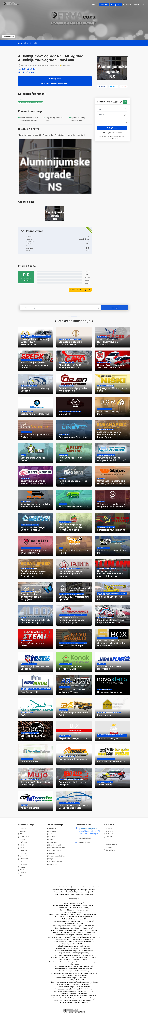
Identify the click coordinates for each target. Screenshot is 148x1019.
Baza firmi (104, 5)
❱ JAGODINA (22, 856)
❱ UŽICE (21, 875)
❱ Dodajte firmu (110, 834)
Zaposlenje (87, 887)
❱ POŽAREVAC (23, 864)
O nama (54, 887)
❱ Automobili (51, 828)
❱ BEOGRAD (22, 828)
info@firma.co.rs (29, 72)
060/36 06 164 (29, 69)
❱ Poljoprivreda (52, 864)
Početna (95, 5)
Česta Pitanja (76, 887)
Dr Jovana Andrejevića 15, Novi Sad (40, 65)
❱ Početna (108, 828)
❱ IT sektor (50, 839)
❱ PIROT (21, 862)
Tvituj (114, 87)
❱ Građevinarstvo (53, 834)
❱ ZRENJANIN (22, 851)
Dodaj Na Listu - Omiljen (113, 133)
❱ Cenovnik (108, 837)
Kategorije (127, 5)
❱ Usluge (50, 859)
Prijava (144, 4)
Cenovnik (96, 887)
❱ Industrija (51, 837)
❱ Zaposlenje (108, 847)
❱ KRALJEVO (22, 839)
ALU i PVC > (22, 99)
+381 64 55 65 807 (85, 838)
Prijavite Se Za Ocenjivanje (80, 289)
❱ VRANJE (21, 867)
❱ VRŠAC (21, 870)
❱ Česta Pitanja (109, 850)
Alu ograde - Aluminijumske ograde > (30, 102)
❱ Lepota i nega (52, 842)
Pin (124, 87)
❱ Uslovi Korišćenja (110, 844)
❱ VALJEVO (22, 853)
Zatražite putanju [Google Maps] (55, 84)
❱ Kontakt (107, 839)
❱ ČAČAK (21, 848)
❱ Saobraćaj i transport (55, 851)
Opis (20, 43)
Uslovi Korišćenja (64, 887)
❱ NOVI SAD (22, 831)
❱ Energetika (51, 831)
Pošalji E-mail (56, 79)
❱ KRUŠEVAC (22, 842)
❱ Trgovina (51, 853)
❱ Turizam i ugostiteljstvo (56, 856)
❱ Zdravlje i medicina (54, 862)
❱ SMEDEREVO (23, 859)
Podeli (103, 87)
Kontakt (33, 43)
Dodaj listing (115, 5)
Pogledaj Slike (9, 37)
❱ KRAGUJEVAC (23, 837)
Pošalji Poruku (112, 128)
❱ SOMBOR (22, 873)
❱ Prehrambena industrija (56, 848)
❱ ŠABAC (21, 845)
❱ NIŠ (20, 834)
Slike (26, 43)
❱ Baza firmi (108, 831)
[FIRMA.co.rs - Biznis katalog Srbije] (11, 4)
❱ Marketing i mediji (54, 845)
